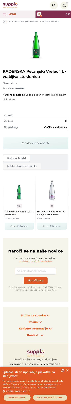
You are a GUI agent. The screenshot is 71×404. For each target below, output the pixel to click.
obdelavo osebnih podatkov (35, 261)
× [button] (67, 370)
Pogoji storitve (48, 290)
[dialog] (35, 385)
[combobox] (62, 370)
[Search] (54, 5)
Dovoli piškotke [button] (17, 397)
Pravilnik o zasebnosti (26, 290)
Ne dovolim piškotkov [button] (50, 397)
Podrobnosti (49, 387)
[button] (35, 391)
